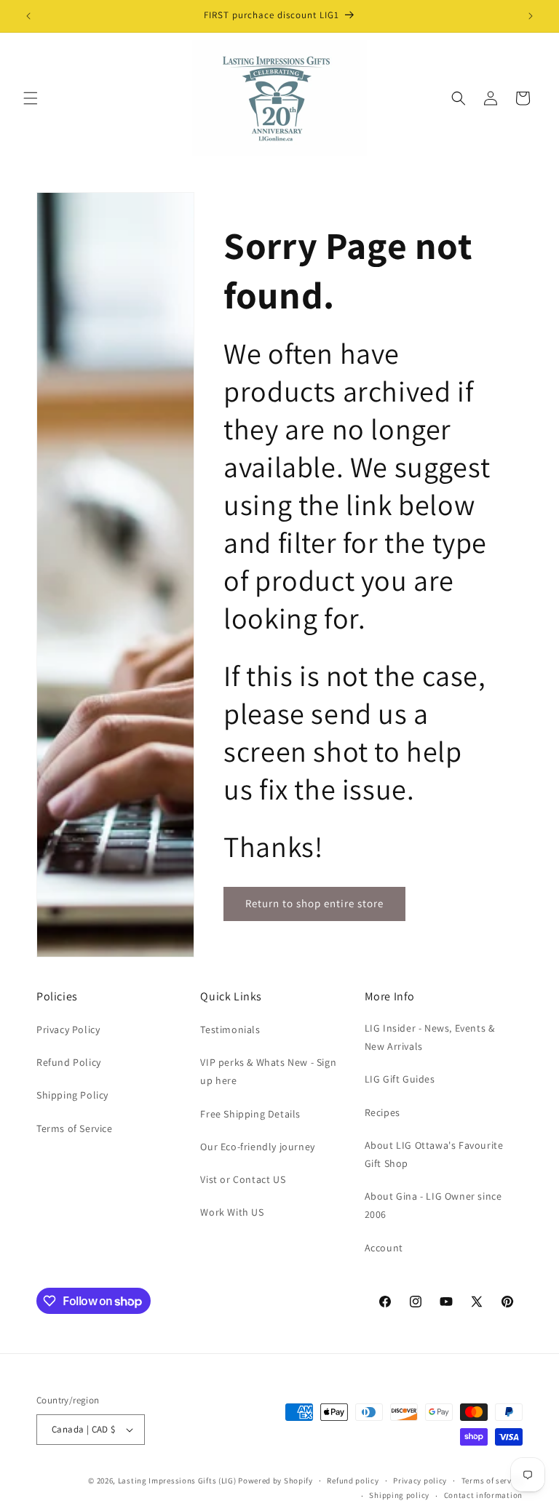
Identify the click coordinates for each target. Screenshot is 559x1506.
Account (384, 1247)
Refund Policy (68, 1062)
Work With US (231, 1212)
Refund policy (352, 1480)
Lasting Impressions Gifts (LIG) (177, 1480)
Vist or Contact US (242, 1179)
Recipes (382, 1112)
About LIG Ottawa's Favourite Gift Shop (434, 1154)
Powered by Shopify (275, 1480)
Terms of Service (74, 1128)
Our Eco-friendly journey (257, 1146)
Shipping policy (399, 1495)
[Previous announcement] (28, 16)
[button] (31, 98)
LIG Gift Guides (400, 1078)
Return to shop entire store (314, 903)
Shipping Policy (72, 1094)
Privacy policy (420, 1480)
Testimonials (230, 1029)
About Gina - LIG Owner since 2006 (433, 1205)
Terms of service (492, 1480)
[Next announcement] (531, 16)
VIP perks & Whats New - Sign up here (268, 1071)
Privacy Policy (68, 1029)
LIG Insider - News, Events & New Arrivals (430, 1037)
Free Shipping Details (250, 1113)
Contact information (483, 1495)
